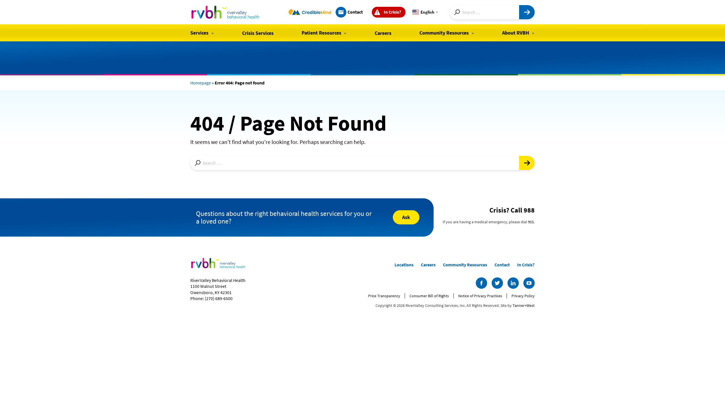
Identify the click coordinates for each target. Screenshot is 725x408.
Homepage (200, 83)
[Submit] (527, 12)
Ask (406, 217)
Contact (355, 12)
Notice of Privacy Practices (480, 295)
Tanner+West (524, 305)
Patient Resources (321, 32)
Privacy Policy (523, 295)
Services (199, 32)
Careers (383, 33)
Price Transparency (384, 295)
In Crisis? (392, 12)
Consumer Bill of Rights (429, 295)
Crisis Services (258, 33)
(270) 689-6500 (219, 298)
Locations (404, 264)
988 (529, 210)
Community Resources (444, 32)
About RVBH (515, 32)
